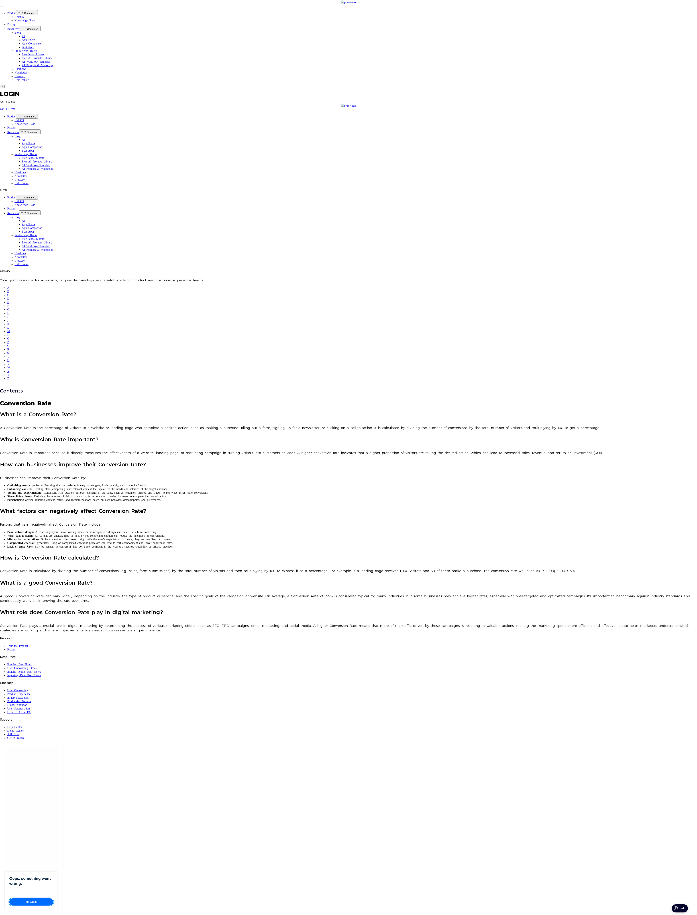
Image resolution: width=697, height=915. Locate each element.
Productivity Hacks (26, 50)
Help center (21, 79)
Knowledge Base (25, 20)
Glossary (20, 76)
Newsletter (21, 72)
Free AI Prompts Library (37, 58)
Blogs (18, 32)
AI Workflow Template (36, 61)
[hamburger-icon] (1, 6)
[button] (7, 101)
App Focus (28, 39)
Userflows (20, 68)
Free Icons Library (33, 54)
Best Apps (28, 47)
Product (11, 13)
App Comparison (32, 43)
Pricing (11, 24)
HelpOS (19, 16)
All (23, 36)
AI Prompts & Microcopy (37, 65)
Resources (13, 28)
